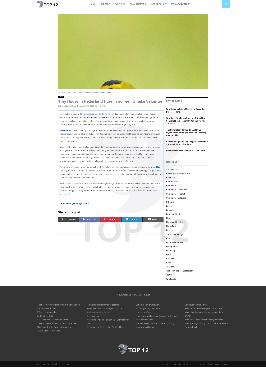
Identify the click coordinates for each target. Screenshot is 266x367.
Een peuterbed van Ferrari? (197, 305)
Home (92, 4)
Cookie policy (158, 4)
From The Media (138, 4)
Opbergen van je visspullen (147, 305)
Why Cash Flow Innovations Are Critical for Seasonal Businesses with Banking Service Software (185, 121)
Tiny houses (65, 130)
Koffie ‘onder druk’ (45, 316)
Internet (169, 230)
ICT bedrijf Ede (93, 316)
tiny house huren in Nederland (95, 117)
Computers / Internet (175, 194)
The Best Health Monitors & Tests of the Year (57, 323)
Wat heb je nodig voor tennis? (148, 308)
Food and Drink (173, 214)
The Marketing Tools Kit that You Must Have (106, 327)
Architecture (171, 170)
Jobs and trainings (174, 234)
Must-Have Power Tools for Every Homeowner (205, 320)
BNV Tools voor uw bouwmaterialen (52, 320)
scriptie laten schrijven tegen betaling (103, 305)
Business (170, 178)
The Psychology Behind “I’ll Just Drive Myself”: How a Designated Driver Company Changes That (186, 132)
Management (172, 246)
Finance (169, 210)
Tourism (170, 267)
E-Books (170, 202)
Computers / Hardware (176, 190)
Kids (168, 238)
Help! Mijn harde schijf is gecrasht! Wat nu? (203, 308)
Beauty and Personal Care (178, 174)
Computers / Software (176, 198)
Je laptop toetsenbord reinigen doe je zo (104, 308)
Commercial (172, 182)
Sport (168, 263)
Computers (171, 186)
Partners (120, 4)
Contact (105, 4)
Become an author (180, 4)
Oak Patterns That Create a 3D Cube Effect (185, 151)
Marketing (170, 250)
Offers (169, 254)
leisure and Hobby (174, 242)
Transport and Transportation (179, 271)
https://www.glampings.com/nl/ (75, 203)
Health (169, 218)
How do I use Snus (144, 312)
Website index (213, 364)
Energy (169, 206)
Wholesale (171, 279)
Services (170, 259)
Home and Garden (174, 222)
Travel (61, 96)
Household (171, 226)
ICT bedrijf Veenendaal (47, 312)
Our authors (191, 364)
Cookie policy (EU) (178, 364)
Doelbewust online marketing (99, 312)
